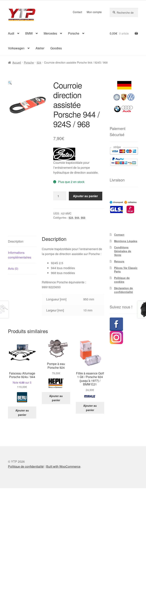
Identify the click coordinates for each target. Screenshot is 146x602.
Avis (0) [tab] (13, 268)
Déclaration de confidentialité (123, 290)
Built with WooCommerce (63, 466)
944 (77, 217)
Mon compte (94, 12)
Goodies (56, 48)
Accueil (16, 62)
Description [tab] (15, 241)
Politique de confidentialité (26, 466)
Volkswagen (16, 48)
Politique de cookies (122, 280)
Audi (11, 33)
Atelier (40, 48)
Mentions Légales (125, 241)
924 (39, 62)
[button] (10, 82)
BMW (29, 33)
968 (83, 217)
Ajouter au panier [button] (22, 412)
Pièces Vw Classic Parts (125, 269)
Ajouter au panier (85, 196)
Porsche (73, 33)
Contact (77, 12)
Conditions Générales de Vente (122, 251)
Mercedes (50, 33)
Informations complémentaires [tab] (19, 255)
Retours (119, 261)
